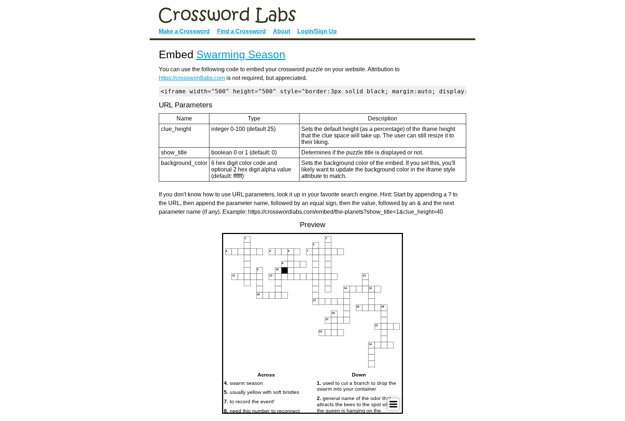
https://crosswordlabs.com (192, 78)
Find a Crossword (241, 31)
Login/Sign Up (317, 31)
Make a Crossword (184, 31)
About (281, 31)
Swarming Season (240, 54)
